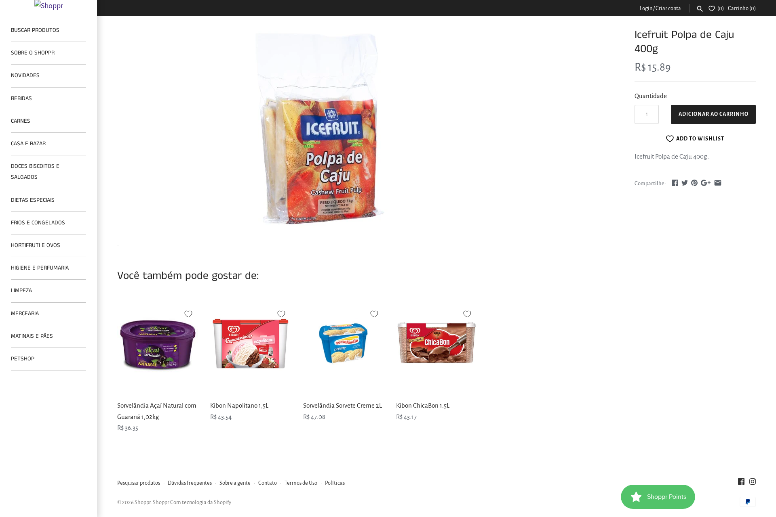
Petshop (22, 359)
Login (646, 8)
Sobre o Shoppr (33, 53)
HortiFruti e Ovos (35, 245)
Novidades (25, 75)
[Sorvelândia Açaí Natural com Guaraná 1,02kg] (157, 343)
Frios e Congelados (38, 223)
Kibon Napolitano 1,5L (239, 405)
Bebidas (21, 98)
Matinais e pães (32, 336)
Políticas (335, 483)
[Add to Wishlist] (188, 312)
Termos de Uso (301, 483)
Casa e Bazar (28, 144)
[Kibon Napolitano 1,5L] (250, 343)
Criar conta (668, 8)
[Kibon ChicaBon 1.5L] (436, 343)
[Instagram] (752, 483)
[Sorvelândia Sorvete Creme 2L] (343, 343)
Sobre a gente (235, 483)
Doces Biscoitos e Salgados (35, 171)
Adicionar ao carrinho (714, 114)
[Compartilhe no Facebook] (675, 182)
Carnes (20, 121)
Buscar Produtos (35, 30)
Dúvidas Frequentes (190, 483)
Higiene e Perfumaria (40, 268)
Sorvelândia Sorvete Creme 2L (342, 405)
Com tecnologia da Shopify (200, 502)
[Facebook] (741, 483)
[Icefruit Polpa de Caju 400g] (320, 129)
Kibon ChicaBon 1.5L (422, 405)
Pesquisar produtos (138, 483)
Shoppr (143, 502)
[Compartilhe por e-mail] (718, 182)
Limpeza (21, 291)
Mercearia (25, 314)
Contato (267, 483)
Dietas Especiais (33, 200)
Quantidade (651, 95)
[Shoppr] (48, 5)
